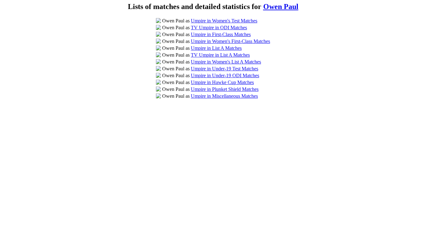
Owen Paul (280, 6)
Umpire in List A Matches (216, 48)
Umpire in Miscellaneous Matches (224, 96)
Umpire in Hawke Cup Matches (222, 82)
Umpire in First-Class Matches (221, 34)
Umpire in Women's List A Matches (226, 61)
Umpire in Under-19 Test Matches (224, 68)
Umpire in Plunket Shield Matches (225, 89)
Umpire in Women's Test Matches (224, 20)
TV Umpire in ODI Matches (219, 27)
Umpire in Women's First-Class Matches (230, 41)
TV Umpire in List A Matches (220, 55)
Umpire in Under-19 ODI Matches (225, 75)
